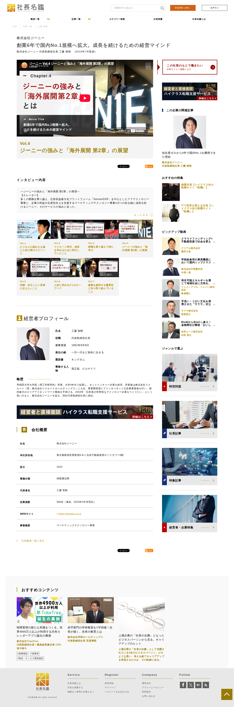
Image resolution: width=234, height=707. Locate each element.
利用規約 (146, 692)
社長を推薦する (75, 687)
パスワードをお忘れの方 (117, 692)
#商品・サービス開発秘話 (30, 658)
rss (150, 166)
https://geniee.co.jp (70, 513)
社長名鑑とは (74, 683)
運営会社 (146, 683)
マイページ (110, 687)
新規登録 (183, 8)
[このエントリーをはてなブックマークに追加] (198, 685)
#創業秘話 (23, 653)
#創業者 (35, 653)
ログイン (214, 8)
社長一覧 (27, 26)
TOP (14, 26)
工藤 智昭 (43, 26)
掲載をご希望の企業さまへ (80, 692)
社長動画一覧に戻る (32, 540)
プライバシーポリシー (153, 687)
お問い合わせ (148, 696)
